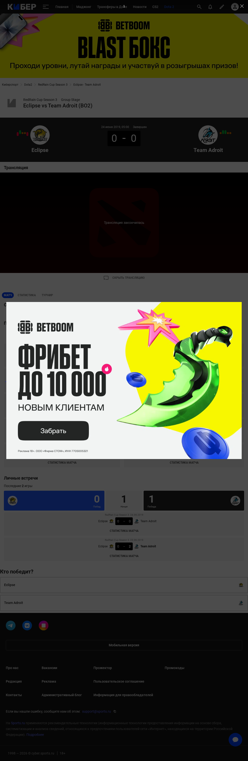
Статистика (27, 295)
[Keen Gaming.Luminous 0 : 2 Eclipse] (20, 132)
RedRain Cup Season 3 (53, 84)
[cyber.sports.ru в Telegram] (11, 626)
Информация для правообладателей (123, 695)
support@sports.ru (96, 711)
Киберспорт (10, 84)
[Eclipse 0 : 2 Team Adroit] (27, 134)
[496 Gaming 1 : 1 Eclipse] (25, 133)
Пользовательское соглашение (118, 681)
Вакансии (49, 668)
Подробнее (35, 735)
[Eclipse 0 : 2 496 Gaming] (18, 134)
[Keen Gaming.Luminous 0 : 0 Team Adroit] (228, 133)
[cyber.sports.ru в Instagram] (44, 626)
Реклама (49, 681)
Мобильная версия (124, 645)
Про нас (12, 668)
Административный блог (62, 695)
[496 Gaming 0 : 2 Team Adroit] (223, 132)
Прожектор (102, 668)
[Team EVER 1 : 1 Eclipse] (22, 133)
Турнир (47, 295)
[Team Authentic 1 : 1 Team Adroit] (221, 133)
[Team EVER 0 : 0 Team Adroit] (230, 133)
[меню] (46, 7)
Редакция (14, 681)
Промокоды (174, 668)
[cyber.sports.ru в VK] (28, 626)
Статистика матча (62, 362)
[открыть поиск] (199, 7)
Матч (8, 295)
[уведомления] (210, 7)
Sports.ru (18, 723)
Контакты (14, 695)
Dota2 (28, 84)
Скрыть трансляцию (128, 277)
